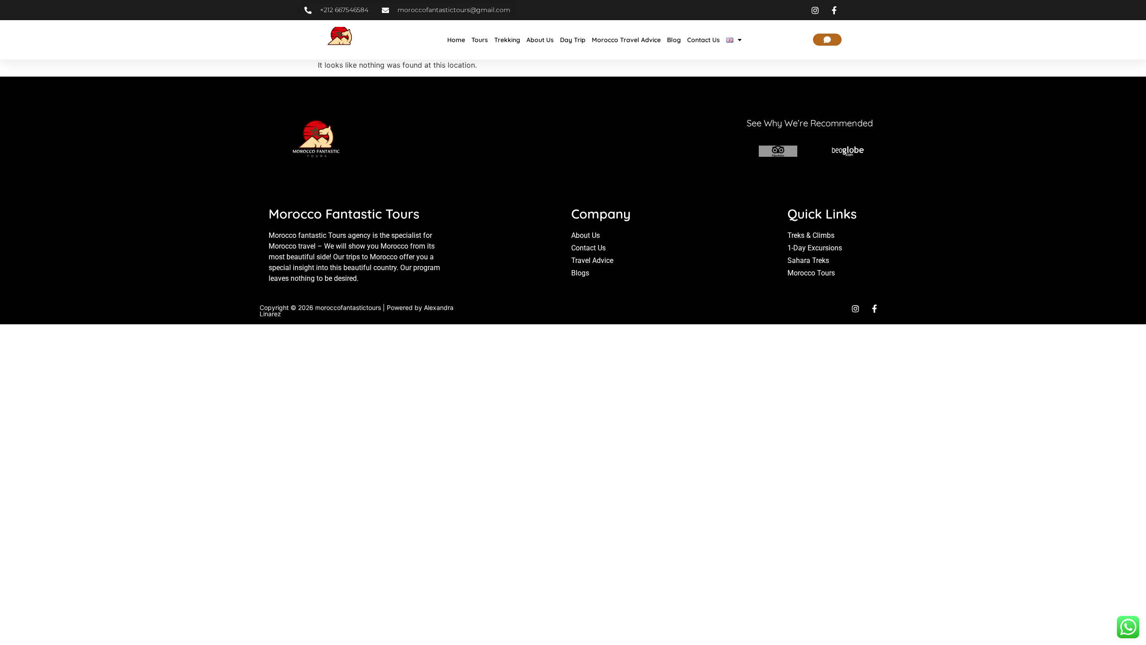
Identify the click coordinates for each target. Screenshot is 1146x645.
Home (456, 40)
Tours (479, 40)
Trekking (507, 40)
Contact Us (703, 40)
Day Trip (573, 40)
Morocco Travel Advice (626, 40)
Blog (674, 40)
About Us (540, 40)
